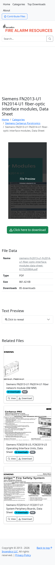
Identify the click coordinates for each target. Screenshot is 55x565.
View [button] (13, 398)
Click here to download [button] (29, 230)
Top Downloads (37, 4)
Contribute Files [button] (16, 16)
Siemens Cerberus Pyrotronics (22, 123)
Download (26, 398)
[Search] (49, 39)
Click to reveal (16, 319)
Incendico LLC (10, 551)
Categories (19, 4)
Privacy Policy (23, 555)
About (6, 10)
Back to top (43, 548)
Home (6, 4)
